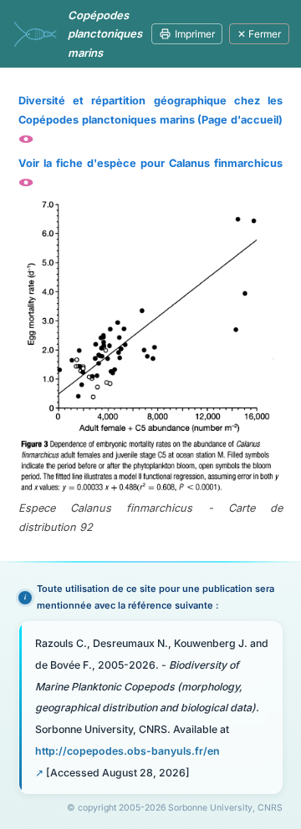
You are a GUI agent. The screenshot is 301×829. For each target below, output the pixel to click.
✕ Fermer (259, 34)
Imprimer (195, 34)
